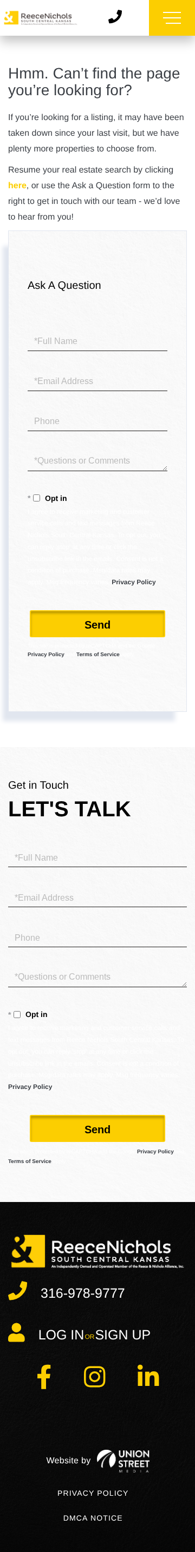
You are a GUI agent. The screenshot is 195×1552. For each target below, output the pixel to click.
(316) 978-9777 (119, 17)
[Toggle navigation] (172, 18)
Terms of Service (98, 655)
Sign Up (123, 1335)
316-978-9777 (83, 1293)
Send (97, 625)
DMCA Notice (93, 1518)
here (17, 185)
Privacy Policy (133, 582)
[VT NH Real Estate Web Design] (98, 1461)
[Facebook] (43, 1383)
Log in (61, 1335)
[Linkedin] (148, 1383)
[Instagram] (94, 1383)
